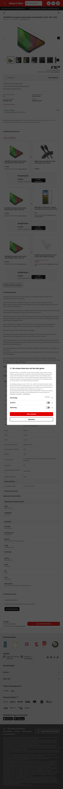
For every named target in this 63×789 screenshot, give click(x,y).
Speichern (31, 419)
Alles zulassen (31, 414)
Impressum (19, 394)
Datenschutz (12, 394)
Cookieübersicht (26, 394)
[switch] (48, 403)
